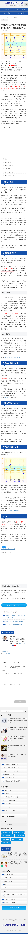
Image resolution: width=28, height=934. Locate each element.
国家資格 (6, 839)
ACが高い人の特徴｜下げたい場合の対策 (14, 895)
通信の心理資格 (7, 13)
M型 (5, 884)
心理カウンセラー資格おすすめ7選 (15, 621)
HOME (7, 10)
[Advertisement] (14, 143)
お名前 (3, 670)
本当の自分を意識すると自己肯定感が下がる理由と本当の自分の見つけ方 (17, 720)
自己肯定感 (6, 832)
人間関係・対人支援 (9, 774)
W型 (5, 888)
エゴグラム (7, 793)
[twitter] (11, 645)
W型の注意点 (8, 162)
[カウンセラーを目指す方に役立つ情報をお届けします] (14, 3)
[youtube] (15, 645)
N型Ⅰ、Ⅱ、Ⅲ (7, 878)
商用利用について (14, 907)
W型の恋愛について (9, 172)
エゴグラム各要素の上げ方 (12, 357)
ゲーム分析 (7, 803)
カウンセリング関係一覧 (11, 764)
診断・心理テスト (8, 835)
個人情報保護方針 (18, 919)
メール (4, 677)
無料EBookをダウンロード (14, 605)
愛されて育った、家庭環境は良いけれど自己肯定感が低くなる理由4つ (17, 738)
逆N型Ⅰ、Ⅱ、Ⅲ (8, 881)
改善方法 (6, 397)
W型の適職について (9, 169)
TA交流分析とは (8, 790)
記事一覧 (5, 919)
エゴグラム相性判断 (9, 800)
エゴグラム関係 (6, 653)
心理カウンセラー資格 (21, 10)
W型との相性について (10, 175)
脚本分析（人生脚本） (10, 810)
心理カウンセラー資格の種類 (12, 781)
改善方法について (9, 165)
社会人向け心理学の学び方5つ (13, 624)
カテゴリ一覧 (21, 13)
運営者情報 (22, 643)
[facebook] (13, 645)
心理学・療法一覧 (9, 777)
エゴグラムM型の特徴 (13, 511)
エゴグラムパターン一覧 (8, 549)
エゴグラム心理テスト (10, 903)
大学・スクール (16, 839)
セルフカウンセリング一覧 (11, 767)
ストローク (7, 807)
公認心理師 (20, 835)
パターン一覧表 (8, 874)
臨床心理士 (6, 842)
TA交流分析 (5, 651)
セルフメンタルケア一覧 (11, 771)
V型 (5, 891)
